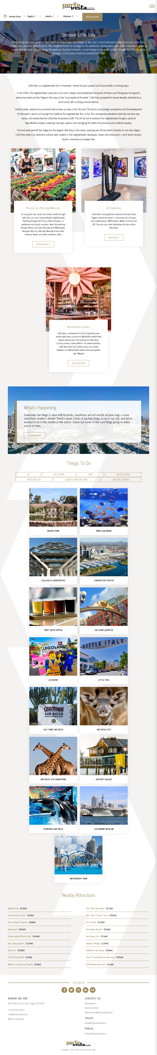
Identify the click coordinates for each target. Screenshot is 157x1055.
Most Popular (34, 479)
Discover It (113, 237)
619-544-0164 (92, 1008)
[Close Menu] (152, 6)
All (28, 474)
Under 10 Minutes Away (76, 479)
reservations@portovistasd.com (99, 1012)
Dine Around (78, 363)
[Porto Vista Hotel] (78, 11)
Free (90, 474)
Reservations (90, 1003)
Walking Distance (121, 479)
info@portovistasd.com (18, 1014)
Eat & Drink (58, 474)
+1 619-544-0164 (16, 1010)
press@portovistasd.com (95, 1033)
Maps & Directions (16, 1019)
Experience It (43, 244)
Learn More (34, 436)
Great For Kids (123, 474)
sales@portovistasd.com (95, 1023)
